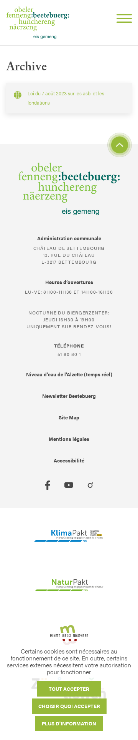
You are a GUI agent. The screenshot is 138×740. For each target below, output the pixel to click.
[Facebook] (47, 485)
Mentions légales (69, 438)
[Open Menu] (121, 19)
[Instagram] (90, 485)
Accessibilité (69, 460)
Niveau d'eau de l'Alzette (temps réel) (69, 374)
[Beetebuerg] (37, 22)
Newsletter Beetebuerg (69, 395)
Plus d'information (69, 723)
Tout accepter (69, 688)
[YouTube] (69, 485)
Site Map (69, 417)
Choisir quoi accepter (69, 706)
